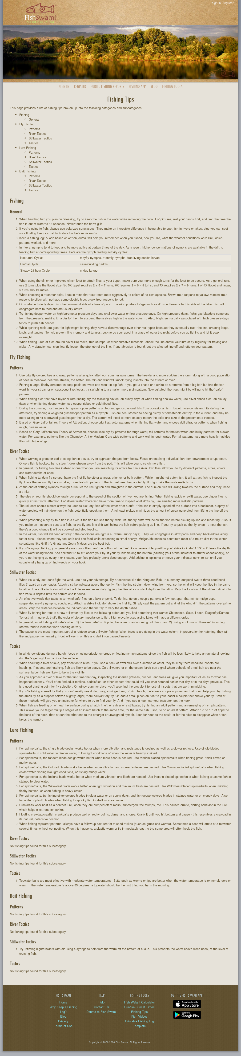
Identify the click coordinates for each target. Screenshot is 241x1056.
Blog (153, 86)
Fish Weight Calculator (139, 1002)
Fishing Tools (172, 86)
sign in (216, 2)
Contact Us (101, 1007)
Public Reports (107, 86)
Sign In (64, 86)
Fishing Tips (139, 1011)
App (137, 86)
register (228, 2)
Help (101, 1002)
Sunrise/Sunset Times (139, 1007)
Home (63, 1002)
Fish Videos (139, 1016)
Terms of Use (63, 1025)
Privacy (63, 1021)
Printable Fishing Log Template (139, 1023)
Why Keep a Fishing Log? (63, 1009)
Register (80, 86)
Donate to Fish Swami (101, 1011)
